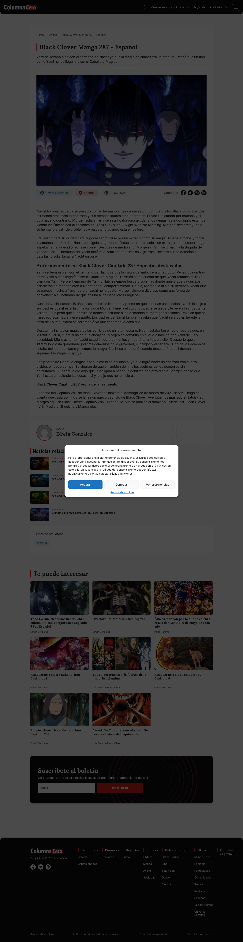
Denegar (121, 484)
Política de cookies (122, 492)
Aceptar (85, 484)
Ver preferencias (157, 484)
